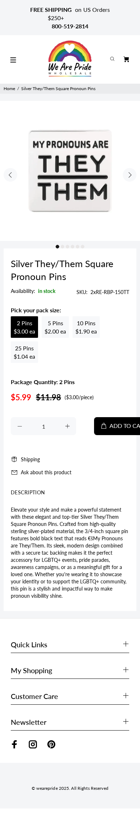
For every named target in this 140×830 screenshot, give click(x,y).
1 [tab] (57, 246)
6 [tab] (82, 246)
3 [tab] (67, 246)
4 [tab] (72, 246)
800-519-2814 (70, 26)
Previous (10, 175)
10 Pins (86, 327)
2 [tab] (62, 246)
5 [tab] (77, 246)
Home (9, 88)
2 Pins (24, 327)
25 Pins (24, 352)
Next (129, 175)
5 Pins (55, 327)
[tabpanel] (70, 171)
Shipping (30, 459)
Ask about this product (46, 472)
